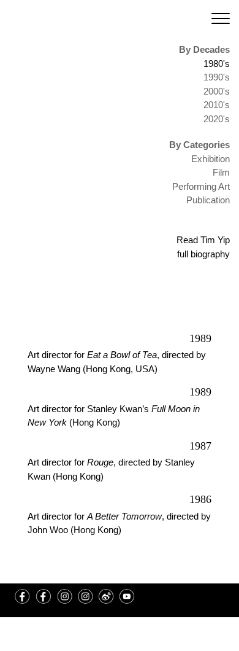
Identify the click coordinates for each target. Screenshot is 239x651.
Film (221, 172)
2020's (216, 119)
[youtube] (127, 596)
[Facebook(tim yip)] (23, 596)
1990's (216, 77)
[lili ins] (85, 596)
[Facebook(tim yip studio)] (43, 596)
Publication (208, 200)
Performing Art (201, 186)
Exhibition (210, 159)
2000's (216, 91)
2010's (216, 104)
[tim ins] (64, 596)
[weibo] (106, 596)
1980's (216, 63)
